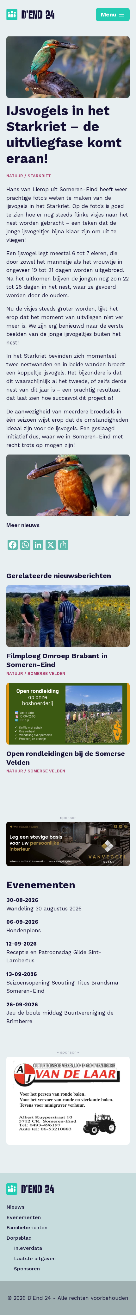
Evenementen (23, 1217)
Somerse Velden (46, 673)
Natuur (14, 175)
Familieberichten (26, 1227)
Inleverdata (28, 1248)
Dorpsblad (19, 1238)
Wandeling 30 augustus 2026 (44, 908)
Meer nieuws (23, 525)
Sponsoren (27, 1269)
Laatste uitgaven (35, 1258)
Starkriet (39, 175)
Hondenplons (23, 930)
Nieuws (15, 1207)
